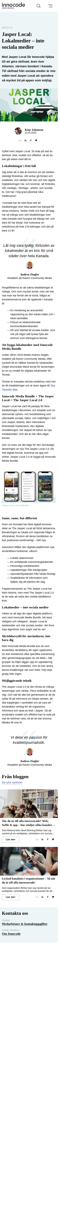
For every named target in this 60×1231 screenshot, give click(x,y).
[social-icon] (25, 140)
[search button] (38, 6)
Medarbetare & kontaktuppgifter (24, 924)
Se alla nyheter (12, 782)
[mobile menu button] (50, 6)
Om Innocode (11, 933)
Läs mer (11, 839)
